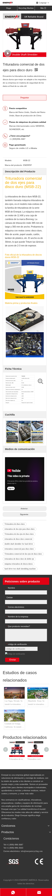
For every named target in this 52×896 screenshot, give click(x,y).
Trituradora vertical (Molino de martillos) (35, 759)
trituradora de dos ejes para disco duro (20, 529)
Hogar (8, 8)
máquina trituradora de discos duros (19, 564)
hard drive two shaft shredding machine (20, 569)
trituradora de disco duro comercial (18, 539)
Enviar (12, 660)
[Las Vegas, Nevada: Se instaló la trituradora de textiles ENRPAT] (14, 693)
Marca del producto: (13, 165)
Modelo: (8, 160)
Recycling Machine (26, 8)
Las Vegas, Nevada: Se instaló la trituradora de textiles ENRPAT (14, 703)
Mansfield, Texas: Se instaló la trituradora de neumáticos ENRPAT (37, 703)
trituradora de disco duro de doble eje (19, 559)
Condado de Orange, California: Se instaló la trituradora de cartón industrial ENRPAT (14, 726)
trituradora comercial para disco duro (19, 549)
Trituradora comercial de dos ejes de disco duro (23, 554)
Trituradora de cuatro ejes (17, 759)
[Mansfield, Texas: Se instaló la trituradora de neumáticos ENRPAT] (37, 693)
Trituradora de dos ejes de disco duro (19, 534)
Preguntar (24, 97)
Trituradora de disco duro (15, 524)
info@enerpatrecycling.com (32, 851)
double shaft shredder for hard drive (19, 544)
